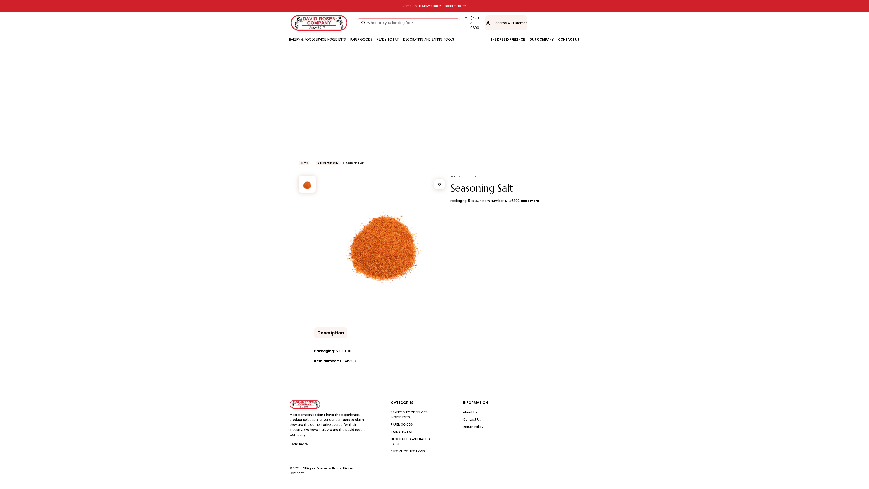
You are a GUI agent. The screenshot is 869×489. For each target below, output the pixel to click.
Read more (299, 444)
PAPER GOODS (402, 424)
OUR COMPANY (541, 39)
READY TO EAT (402, 431)
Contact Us (472, 419)
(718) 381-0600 (474, 23)
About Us (470, 412)
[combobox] (408, 22)
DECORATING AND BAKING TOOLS (410, 441)
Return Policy (473, 426)
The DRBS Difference (507, 39)
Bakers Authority (328, 163)
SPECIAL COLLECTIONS (408, 451)
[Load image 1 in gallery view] (307, 184)
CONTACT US (568, 39)
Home (304, 163)
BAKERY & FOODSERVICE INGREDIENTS (409, 414)
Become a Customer (510, 23)
